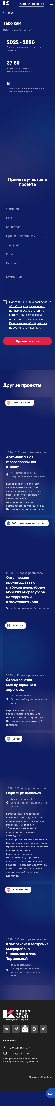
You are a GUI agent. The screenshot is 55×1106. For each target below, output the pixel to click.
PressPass (46, 1077)
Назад (9, 12)
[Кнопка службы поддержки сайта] (50, 1093)
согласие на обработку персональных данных (30, 306)
